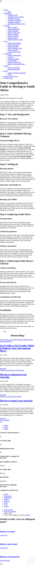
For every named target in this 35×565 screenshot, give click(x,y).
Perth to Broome (13, 50)
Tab (5, 331)
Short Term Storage (14, 69)
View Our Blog (5, 420)
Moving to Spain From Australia (16, 400)
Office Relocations (13, 59)
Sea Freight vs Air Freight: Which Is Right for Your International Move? (17, 348)
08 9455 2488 (8, 78)
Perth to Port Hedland (14, 43)
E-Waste (10, 57)
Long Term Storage (14, 67)
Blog (9, 11)
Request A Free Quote (11, 76)
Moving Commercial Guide (16, 64)
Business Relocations (14, 55)
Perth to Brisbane (13, 31)
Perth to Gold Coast (14, 32)
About (6, 10)
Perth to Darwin (13, 38)
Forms (10, 74)
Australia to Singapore (14, 20)
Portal (5, 71)
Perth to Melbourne (14, 29)
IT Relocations (12, 60)
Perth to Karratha (13, 46)
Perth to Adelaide (13, 34)
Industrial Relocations (14, 62)
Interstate (6, 25)
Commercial (7, 53)
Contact (6, 506)
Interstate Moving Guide (15, 39)
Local (5, 41)
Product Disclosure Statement (17, 73)
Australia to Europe (14, 18)
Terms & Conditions (10, 511)
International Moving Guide (16, 24)
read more (3, 368)
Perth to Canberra (13, 36)
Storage (6, 66)
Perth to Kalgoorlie (13, 45)
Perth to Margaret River (15, 48)
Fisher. (28, 515)
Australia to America (14, 22)
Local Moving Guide (14, 52)
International (8, 13)
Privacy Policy (8, 510)
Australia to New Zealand (16, 17)
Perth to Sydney (13, 27)
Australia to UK (13, 15)
